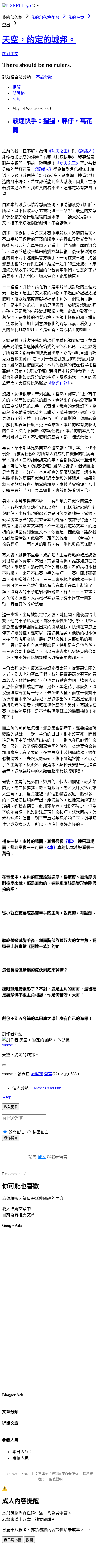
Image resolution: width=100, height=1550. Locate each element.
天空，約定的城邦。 (39, 39)
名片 (16, 99)
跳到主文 (10, 54)
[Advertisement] (22, 1309)
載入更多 (10, 1107)
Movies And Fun (47, 1088)
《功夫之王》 (59, 151)
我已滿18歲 (12, 1540)
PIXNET (24, 1474)
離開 (29, 1540)
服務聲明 (56, 1479)
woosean (9, 1045)
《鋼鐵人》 (86, 151)
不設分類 (44, 77)
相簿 (16, 87)
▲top (6, 1097)
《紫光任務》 (58, 383)
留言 (48, 1074)
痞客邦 (37, 1074)
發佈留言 (10, 1138)
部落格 (18, 93)
